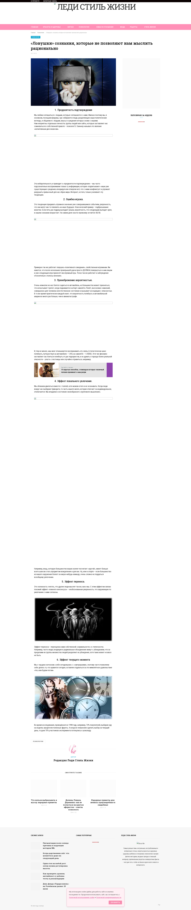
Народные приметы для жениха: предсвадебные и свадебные (102, 802)
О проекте (35, 1)
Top (159, 905)
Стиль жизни (150, 27)
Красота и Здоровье (52, 27)
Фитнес (71, 27)
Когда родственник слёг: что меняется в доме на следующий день (56, 855)
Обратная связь (50, 1)
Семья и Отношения (104, 27)
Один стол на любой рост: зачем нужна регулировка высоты (55, 866)
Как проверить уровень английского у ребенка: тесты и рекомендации (54, 876)
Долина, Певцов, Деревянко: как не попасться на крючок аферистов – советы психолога (73, 805)
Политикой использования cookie (81, 897)
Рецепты (134, 27)
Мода (122, 27)
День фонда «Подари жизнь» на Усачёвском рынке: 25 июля (56, 886)
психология (38, 741)
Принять (115, 902)
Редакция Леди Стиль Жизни (73, 760)
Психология (84, 27)
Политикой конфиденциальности (108, 897)
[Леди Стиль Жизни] (95, 13)
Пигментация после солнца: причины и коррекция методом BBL (56, 845)
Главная (34, 27)
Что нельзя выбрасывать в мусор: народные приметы (44, 801)
